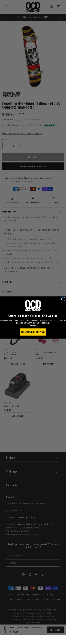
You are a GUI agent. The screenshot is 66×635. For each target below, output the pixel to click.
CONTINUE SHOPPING (33, 332)
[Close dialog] (63, 299)
